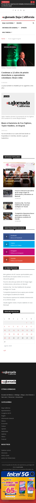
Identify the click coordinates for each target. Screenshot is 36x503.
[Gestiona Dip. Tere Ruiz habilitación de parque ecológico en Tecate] (8, 206)
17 (5, 334)
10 (5, 330)
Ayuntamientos (5, 410)
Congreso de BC (6, 413)
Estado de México (7, 395)
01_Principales (7, 190)
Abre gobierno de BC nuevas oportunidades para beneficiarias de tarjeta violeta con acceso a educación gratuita (17, 277)
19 (13, 334)
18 (9, 334)
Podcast (3, 439)
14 (22, 330)
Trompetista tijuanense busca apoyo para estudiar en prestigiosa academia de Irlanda (18, 293)
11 (9, 330)
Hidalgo (17, 395)
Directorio (4, 453)
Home (3, 39)
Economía (4, 423)
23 (31, 334)
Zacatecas (19, 397)
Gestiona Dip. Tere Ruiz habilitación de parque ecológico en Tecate (22, 204)
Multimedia (6, 32)
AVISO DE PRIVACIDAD (8, 458)
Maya (23, 395)
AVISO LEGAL (5, 455)
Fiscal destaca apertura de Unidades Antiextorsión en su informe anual (18, 299)
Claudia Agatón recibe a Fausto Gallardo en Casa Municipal (17, 304)
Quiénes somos (6, 450)
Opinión (24, 28)
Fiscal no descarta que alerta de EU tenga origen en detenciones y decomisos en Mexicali (17, 283)
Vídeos (3, 436)
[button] (31, 2)
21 (22, 334)
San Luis (4, 397)
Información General (10, 28)
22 (27, 334)
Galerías (6, 193)
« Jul (4, 350)
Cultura (6, 96)
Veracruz (11, 397)
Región (19, 23)
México (3, 421)
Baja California (7, 23)
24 (5, 338)
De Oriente (29, 395)
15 (27, 330)
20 (18, 334)
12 (13, 330)
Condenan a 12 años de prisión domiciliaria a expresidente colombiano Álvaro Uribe (15, 75)
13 (18, 330)
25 (9, 338)
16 (31, 330)
